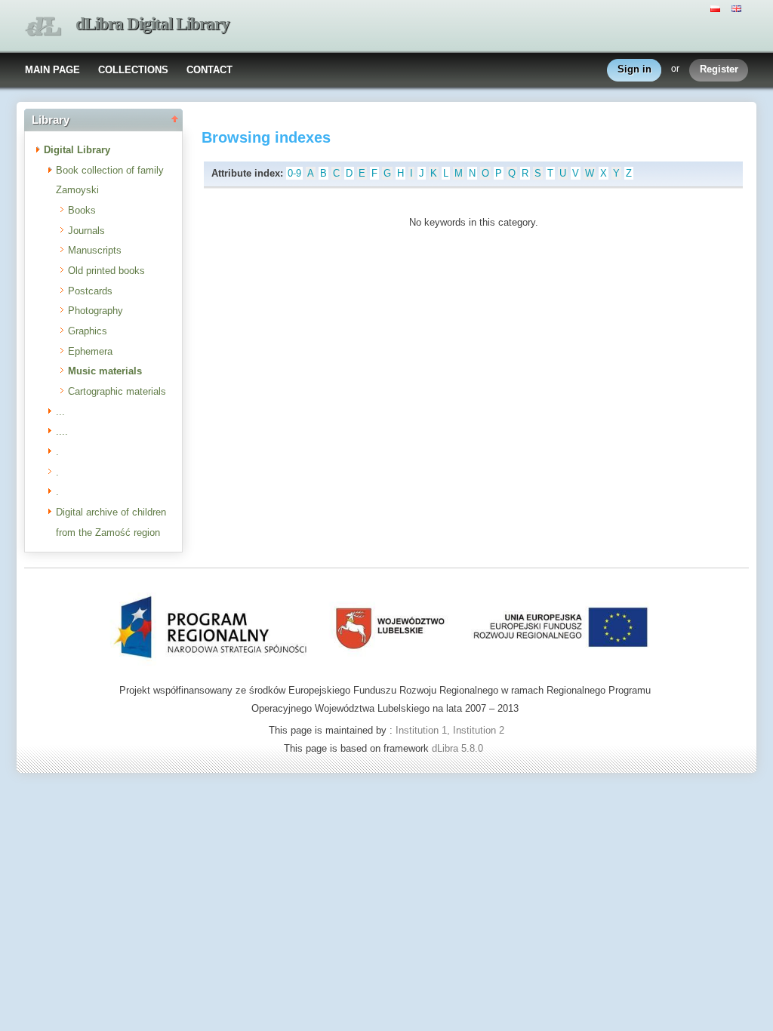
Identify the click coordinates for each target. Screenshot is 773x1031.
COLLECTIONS (133, 69)
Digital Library (77, 149)
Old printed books (106, 270)
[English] (738, 7)
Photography (95, 310)
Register (719, 69)
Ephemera (90, 351)
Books (82, 210)
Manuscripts (95, 250)
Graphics (87, 331)
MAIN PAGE (52, 69)
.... (62, 431)
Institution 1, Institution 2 (450, 730)
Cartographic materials (117, 391)
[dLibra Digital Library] (43, 27)
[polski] (717, 7)
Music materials (105, 371)
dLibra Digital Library (152, 23)
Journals (86, 230)
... (60, 411)
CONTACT (209, 69)
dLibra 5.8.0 (459, 748)
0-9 (294, 173)
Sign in (634, 69)
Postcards (90, 291)
